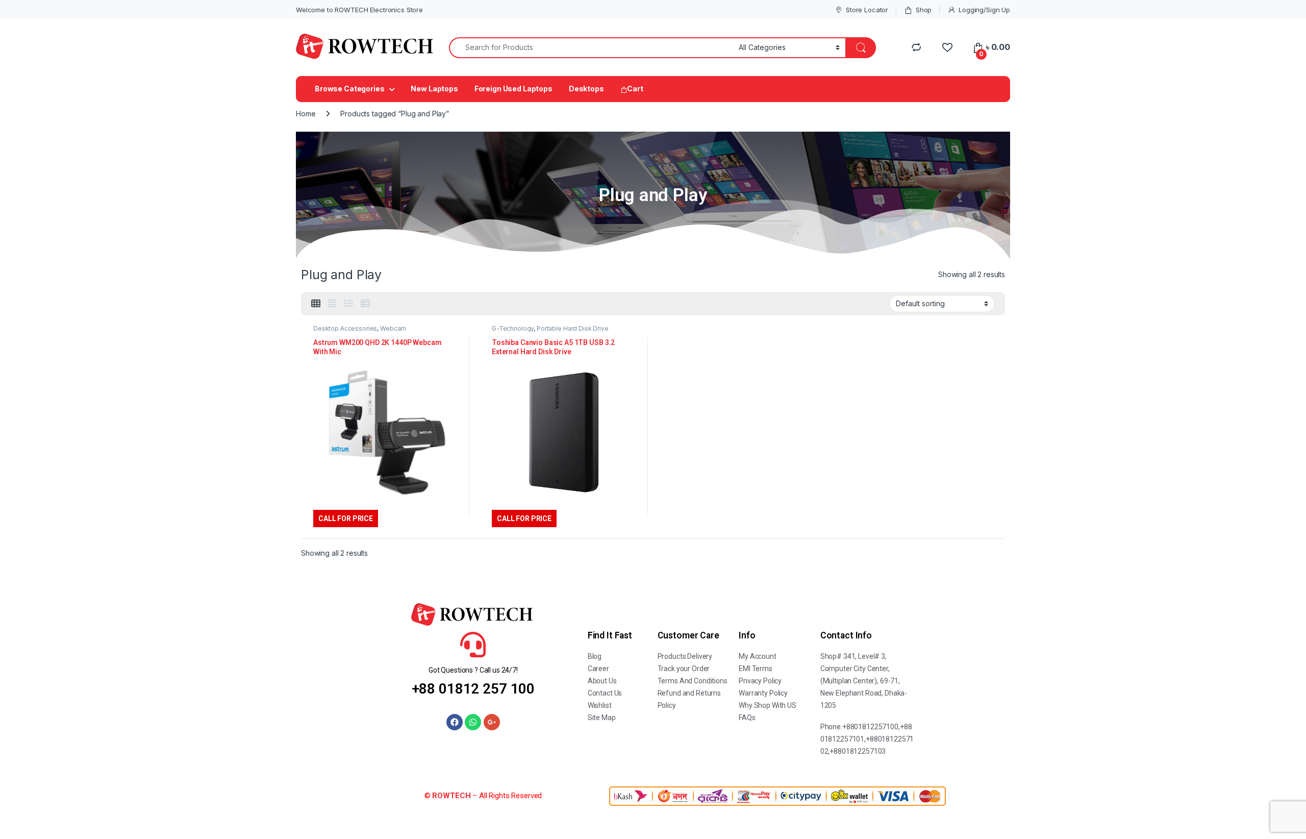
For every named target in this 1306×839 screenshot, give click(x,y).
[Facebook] (454, 722)
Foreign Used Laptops (513, 88)
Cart (635, 88)
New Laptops (434, 88)
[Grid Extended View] (332, 303)
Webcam (393, 328)
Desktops (586, 88)
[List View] (348, 303)
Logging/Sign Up (984, 10)
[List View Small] (365, 303)
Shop (924, 10)
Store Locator (867, 10)
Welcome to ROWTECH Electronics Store (359, 10)
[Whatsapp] (473, 722)
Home (305, 113)
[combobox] (591, 47)
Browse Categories (350, 88)
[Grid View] (315, 303)
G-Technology (513, 328)
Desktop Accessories (345, 328)
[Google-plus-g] (492, 722)
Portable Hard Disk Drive (573, 328)
